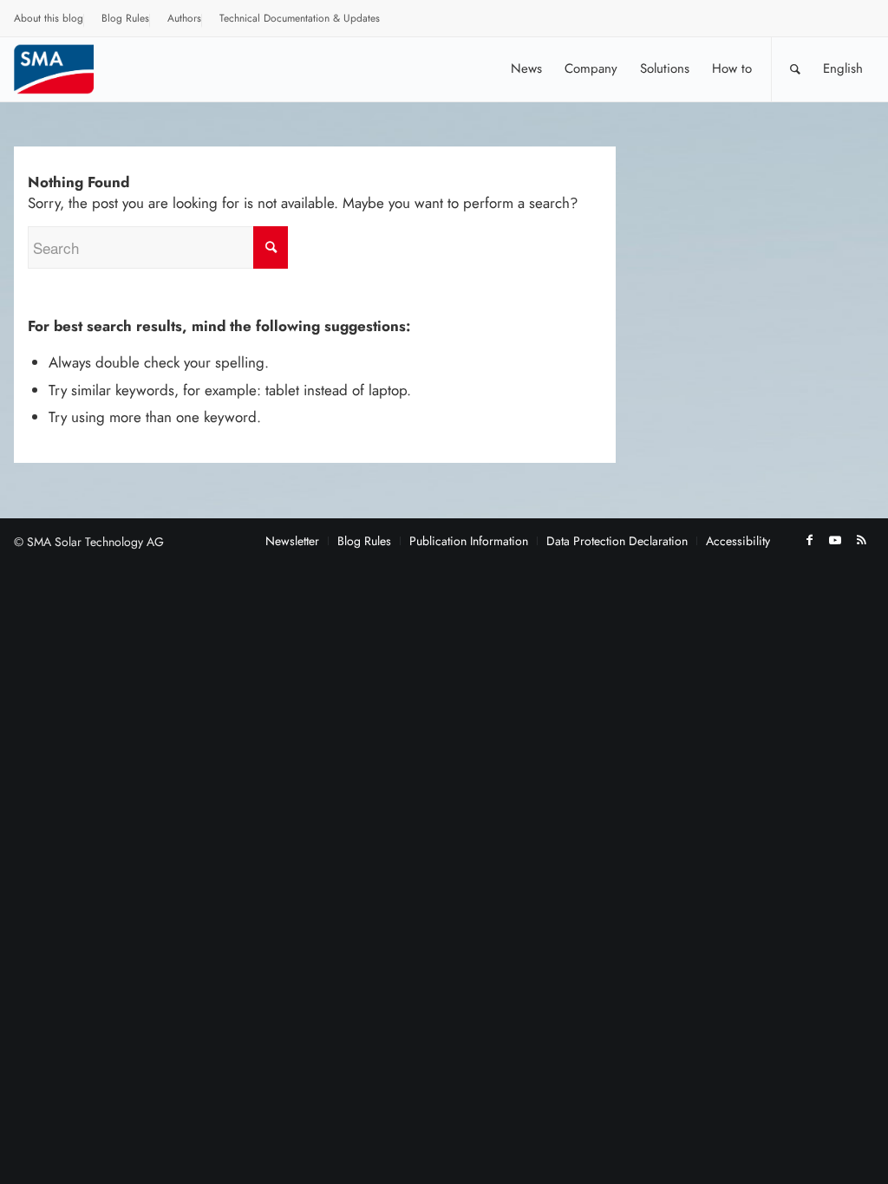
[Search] (795, 68)
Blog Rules (125, 18)
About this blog (48, 18)
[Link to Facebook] (809, 540)
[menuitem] (49, 21)
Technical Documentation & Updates (299, 18)
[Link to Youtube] (835, 540)
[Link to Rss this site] (861, 540)
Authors (184, 18)
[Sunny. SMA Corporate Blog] (66, 68)
